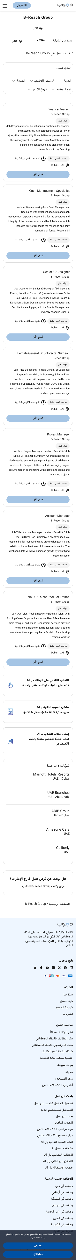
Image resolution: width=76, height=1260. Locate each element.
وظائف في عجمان (62, 1205)
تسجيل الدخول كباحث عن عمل (53, 1103)
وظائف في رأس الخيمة (59, 1211)
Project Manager (58, 434)
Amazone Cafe (58, 829)
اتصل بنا (68, 1014)
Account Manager (57, 516)
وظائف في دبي (64, 1186)
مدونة (69, 1072)
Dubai (54, 165)
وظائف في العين (63, 1218)
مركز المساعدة (64, 1078)
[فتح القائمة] (5, 5)
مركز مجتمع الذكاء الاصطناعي (55, 1135)
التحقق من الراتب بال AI (58, 1161)
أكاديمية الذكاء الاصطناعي (57, 1085)
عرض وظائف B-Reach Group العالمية (43, 887)
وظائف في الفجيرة (62, 1224)
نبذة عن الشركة (62, 40)
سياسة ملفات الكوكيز (38, 1237)
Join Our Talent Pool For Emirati (48, 597)
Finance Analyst (59, 109)
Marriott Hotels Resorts (51, 774)
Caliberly (63, 848)
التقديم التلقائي (63, 1122)
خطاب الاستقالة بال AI (59, 1167)
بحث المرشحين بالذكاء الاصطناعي (52, 1045)
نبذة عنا (68, 994)
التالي (14, 41)
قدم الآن (38, 174)
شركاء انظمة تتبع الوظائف (57, 1051)
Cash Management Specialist (49, 191)
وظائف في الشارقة (62, 1199)
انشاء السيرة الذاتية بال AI (57, 1142)
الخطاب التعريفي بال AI (58, 1155)
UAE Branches (58, 793)
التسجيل (22, 5)
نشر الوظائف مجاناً (61, 1032)
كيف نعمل (66, 1001)
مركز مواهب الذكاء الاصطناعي (55, 1129)
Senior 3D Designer (56, 272)
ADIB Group (60, 811)
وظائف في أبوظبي (62, 1192)
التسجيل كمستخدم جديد (57, 1110)
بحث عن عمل (64, 1116)
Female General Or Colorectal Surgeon (43, 353)
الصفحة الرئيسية (59, 904)
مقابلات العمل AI (62, 1148)
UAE (35, 29)
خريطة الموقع (64, 1007)
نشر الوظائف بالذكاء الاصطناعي (54, 1038)
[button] (38, 1245)
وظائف (41, 40)
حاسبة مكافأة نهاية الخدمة (56, 1058)
